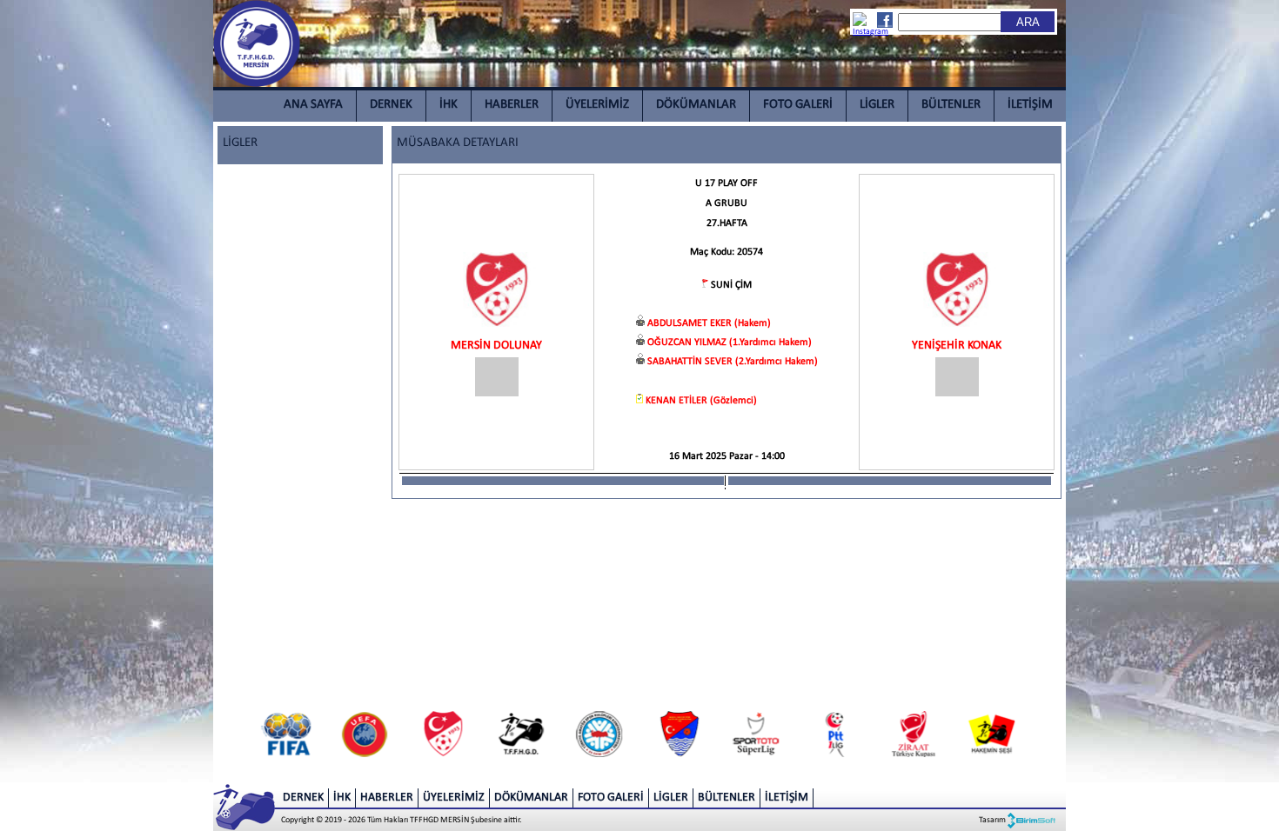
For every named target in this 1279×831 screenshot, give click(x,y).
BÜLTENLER (951, 104)
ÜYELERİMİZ (597, 104)
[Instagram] (861, 24)
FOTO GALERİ (798, 104)
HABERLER (512, 104)
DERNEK (391, 104)
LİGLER (877, 104)
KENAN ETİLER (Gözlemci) (701, 401)
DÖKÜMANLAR (696, 104)
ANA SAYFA (313, 104)
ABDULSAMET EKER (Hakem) (709, 323)
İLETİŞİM (1030, 104)
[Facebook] (884, 20)
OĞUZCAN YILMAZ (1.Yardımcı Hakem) (729, 342)
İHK (448, 104)
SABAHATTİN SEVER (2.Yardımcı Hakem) (732, 361)
